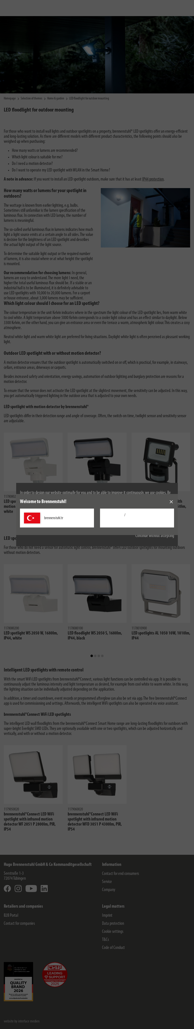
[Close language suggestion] (171, 502)
